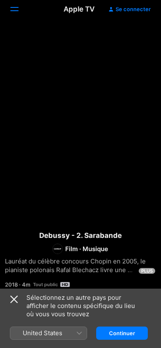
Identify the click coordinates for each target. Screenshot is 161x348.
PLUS (147, 271)
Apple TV (79, 9)
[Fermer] (14, 299)
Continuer (122, 333)
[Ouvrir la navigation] (19, 9)
